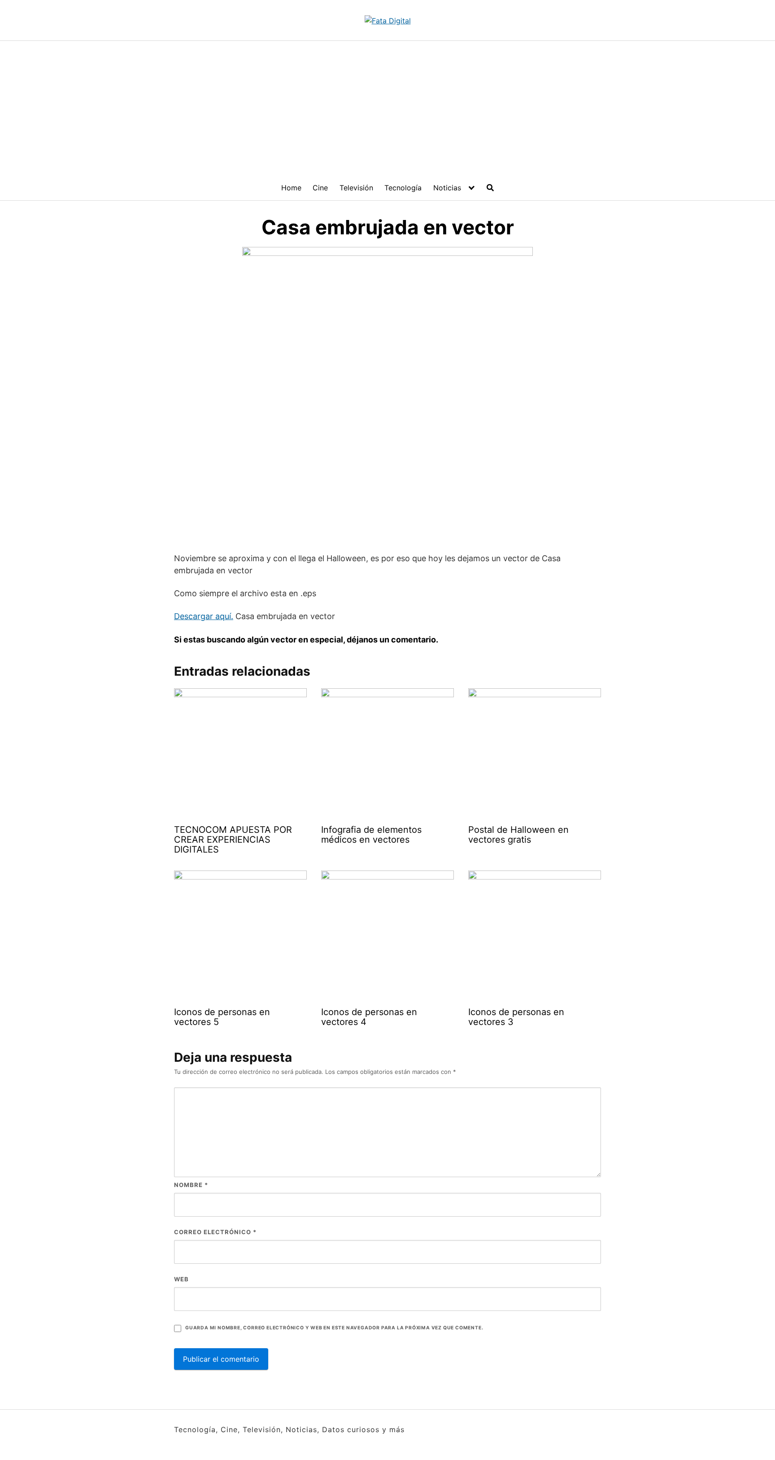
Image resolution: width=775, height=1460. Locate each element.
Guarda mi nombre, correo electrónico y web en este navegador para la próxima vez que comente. (334, 1328)
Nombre (191, 1184)
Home (291, 187)
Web (181, 1279)
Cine (320, 187)
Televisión (356, 187)
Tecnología (403, 187)
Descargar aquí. (203, 616)
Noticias (447, 187)
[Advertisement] (387, 108)
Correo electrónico (215, 1232)
